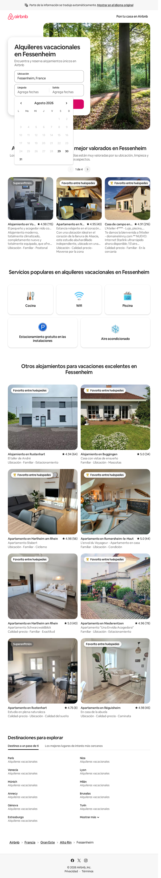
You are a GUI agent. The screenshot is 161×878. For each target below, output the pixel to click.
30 (67, 151)
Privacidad (71, 871)
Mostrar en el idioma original (115, 5)
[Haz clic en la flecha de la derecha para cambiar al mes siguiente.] (66, 103)
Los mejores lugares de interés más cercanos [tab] (74, 746)
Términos (87, 871)
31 (20, 159)
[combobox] (49, 78)
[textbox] (31, 92)
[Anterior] (71, 169)
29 (59, 151)
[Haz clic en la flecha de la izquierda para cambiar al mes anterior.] (21, 103)
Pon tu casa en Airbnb (132, 16)
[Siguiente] (87, 169)
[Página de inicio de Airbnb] (18, 16)
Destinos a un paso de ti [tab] (23, 746)
